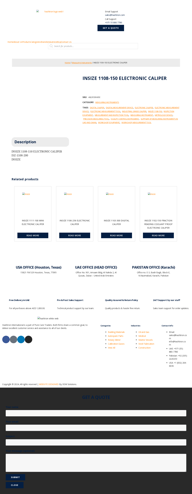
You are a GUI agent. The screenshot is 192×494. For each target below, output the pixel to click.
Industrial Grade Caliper (134, 111)
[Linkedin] (21, 339)
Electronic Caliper (144, 107)
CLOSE (14, 485)
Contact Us (66, 42)
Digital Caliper (97, 107)
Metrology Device (163, 115)
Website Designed (49, 384)
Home (10, 42)
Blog (59, 42)
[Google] (13, 339)
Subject (10, 436)
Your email (12, 421)
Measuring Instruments (82, 62)
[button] (111, 28)
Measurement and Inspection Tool (112, 115)
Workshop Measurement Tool (136, 122)
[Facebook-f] (6, 339)
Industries (52, 42)
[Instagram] (28, 339)
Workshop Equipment (109, 122)
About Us (17, 42)
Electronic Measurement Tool (105, 111)
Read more (33, 235)
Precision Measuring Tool (96, 119)
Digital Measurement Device (119, 107)
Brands (44, 42)
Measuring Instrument (141, 115)
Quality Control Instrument (125, 119)
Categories (36, 42)
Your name (12, 407)
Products (26, 42)
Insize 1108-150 (155, 111)
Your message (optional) (20, 450)
